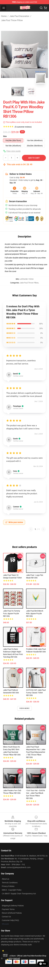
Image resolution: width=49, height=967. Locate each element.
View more (24, 708)
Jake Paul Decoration (19, 16)
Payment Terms (8, 909)
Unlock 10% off (5, 955)
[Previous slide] (5, 54)
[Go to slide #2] (31, 91)
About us (5, 879)
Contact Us (6, 917)
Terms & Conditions (10, 883)
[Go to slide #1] (17, 91)
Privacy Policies (8, 886)
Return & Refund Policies (12, 913)
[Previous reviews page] (30, 529)
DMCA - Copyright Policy (11, 890)
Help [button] (44, 964)
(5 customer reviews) (23, 127)
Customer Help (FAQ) (10, 920)
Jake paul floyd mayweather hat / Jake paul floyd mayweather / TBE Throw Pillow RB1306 (35, 752)
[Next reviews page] (43, 529)
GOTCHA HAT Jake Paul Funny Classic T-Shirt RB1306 (36, 692)
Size (5, 136)
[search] (41, 7)
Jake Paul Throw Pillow (12, 20)
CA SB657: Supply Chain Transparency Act (19, 894)
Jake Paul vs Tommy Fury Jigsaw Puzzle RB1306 (11, 613)
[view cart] (45, 7)
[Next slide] (44, 54)
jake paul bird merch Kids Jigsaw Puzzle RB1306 (34, 613)
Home (4, 16)
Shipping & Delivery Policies (13, 906)
